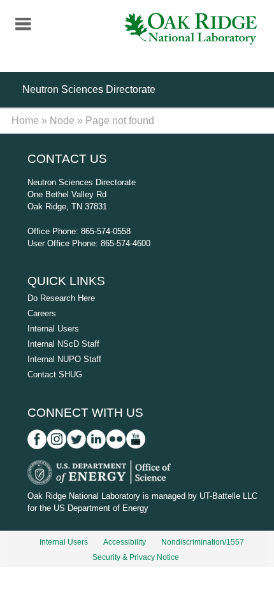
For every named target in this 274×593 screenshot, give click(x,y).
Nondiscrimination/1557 (202, 542)
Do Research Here (61, 298)
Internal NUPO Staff (64, 359)
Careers (41, 313)
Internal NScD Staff (63, 344)
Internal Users (53, 328)
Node (62, 120)
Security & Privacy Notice (135, 557)
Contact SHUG (54, 374)
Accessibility (124, 542)
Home (25, 120)
